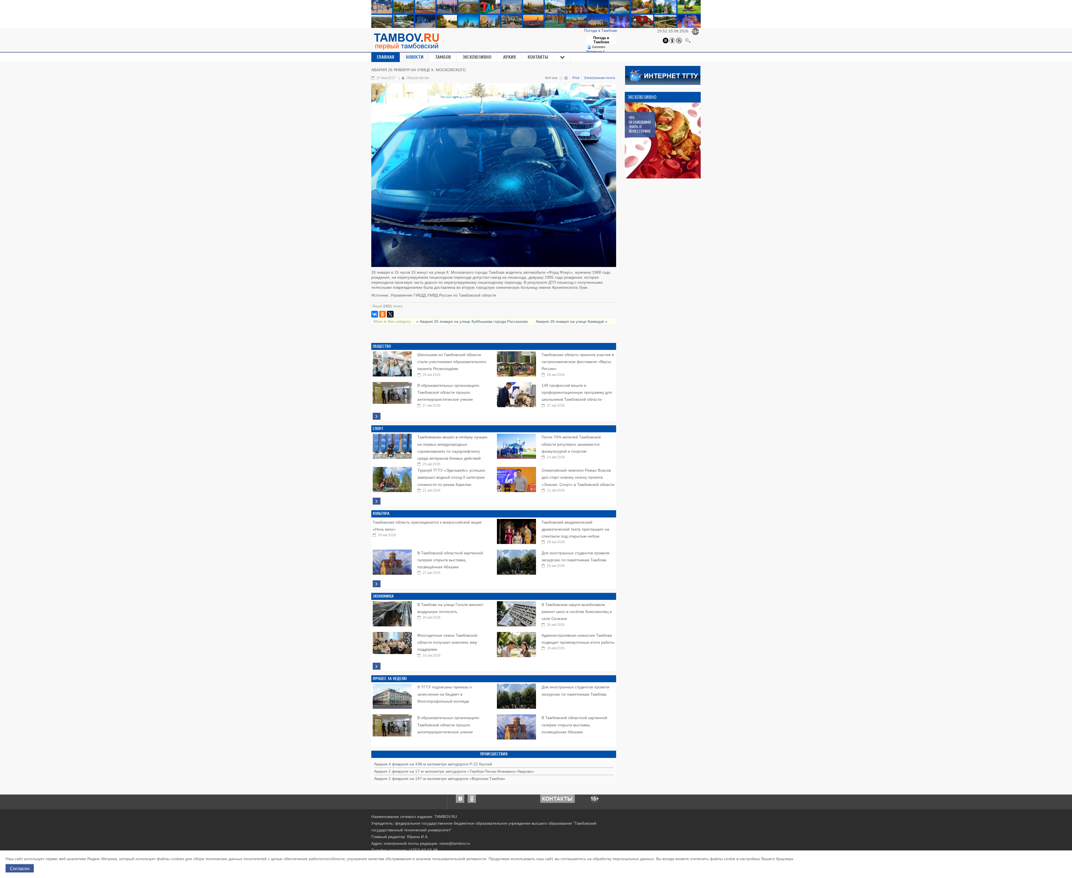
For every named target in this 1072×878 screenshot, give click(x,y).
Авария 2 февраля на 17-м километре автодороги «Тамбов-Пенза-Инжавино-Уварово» (454, 771)
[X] (390, 314)
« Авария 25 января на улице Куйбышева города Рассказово (472, 321)
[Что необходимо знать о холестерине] (663, 140)
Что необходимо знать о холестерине (639, 124)
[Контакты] (557, 798)
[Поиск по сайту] (688, 40)
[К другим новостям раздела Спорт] (377, 501)
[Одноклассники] (672, 40)
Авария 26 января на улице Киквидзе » (571, 321)
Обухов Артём (417, 78)
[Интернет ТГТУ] (662, 75)
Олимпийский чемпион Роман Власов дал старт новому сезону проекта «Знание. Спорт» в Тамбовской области (578, 477)
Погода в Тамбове (601, 30)
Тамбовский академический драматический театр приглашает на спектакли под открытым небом (575, 529)
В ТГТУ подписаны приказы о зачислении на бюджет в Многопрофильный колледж (444, 694)
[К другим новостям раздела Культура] (377, 583)
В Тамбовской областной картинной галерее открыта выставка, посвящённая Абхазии (450, 560)
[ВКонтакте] (374, 314)
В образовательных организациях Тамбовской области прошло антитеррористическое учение (448, 392)
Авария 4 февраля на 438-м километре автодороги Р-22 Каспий (433, 764)
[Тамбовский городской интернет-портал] (406, 41)
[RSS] (679, 40)
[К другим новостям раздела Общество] (377, 416)
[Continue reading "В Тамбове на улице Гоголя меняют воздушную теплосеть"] (392, 612)
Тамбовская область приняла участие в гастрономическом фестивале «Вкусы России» (578, 361)
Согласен (20, 868)
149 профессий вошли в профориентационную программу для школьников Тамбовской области (577, 392)
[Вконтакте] (665, 40)
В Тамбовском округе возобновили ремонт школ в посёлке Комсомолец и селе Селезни (577, 611)
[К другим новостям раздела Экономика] (377, 666)
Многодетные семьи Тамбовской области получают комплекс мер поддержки (447, 642)
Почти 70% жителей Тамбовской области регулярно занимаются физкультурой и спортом (571, 444)
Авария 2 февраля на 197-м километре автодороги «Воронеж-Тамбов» (439, 778)
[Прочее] (562, 57)
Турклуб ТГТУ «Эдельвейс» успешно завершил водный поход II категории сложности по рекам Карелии (451, 477)
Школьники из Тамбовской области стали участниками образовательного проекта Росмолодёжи (451, 361)
